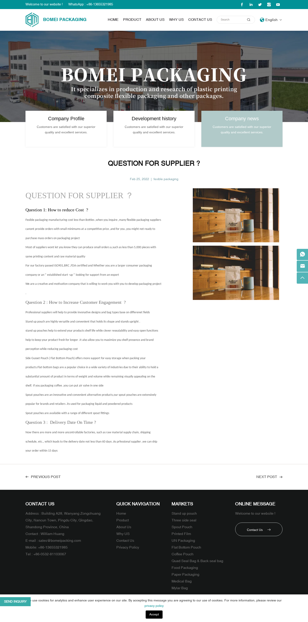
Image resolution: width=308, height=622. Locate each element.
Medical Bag (182, 581)
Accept (154, 614)
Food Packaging (185, 567)
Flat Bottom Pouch (186, 547)
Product (132, 19)
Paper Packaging (185, 574)
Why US (176, 19)
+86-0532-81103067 (49, 554)
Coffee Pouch (182, 554)
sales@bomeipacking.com (60, 540)
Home (113, 19)
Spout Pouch (182, 527)
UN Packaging (183, 540)
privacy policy (154, 606)
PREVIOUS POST (46, 477)
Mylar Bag (180, 588)
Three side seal (184, 520)
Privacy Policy (127, 547)
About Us (155, 19)
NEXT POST (266, 477)
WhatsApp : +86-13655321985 (90, 4)
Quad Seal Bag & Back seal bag (197, 561)
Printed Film (181, 534)
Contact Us (200, 19)
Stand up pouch (184, 513)
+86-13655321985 (53, 547)
